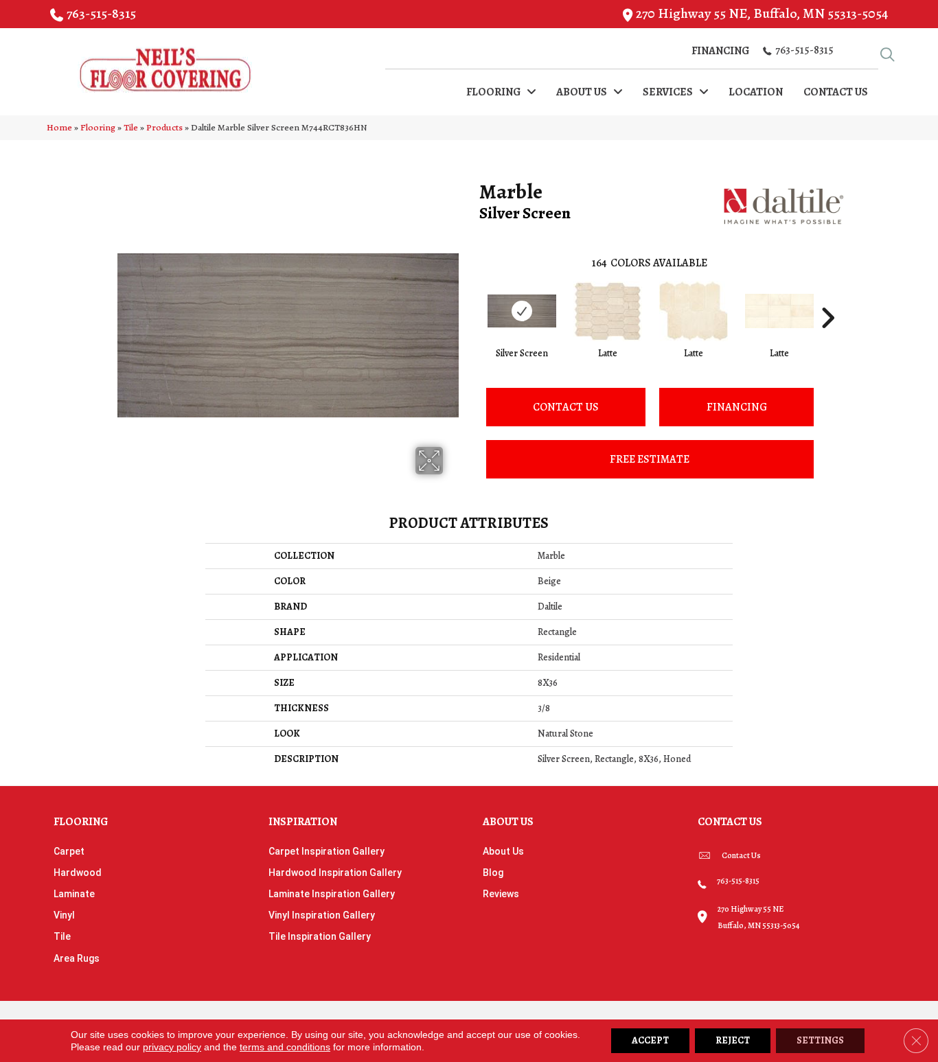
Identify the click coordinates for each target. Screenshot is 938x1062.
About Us (503, 851)
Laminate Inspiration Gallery (331, 893)
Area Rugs (77, 958)
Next (827, 297)
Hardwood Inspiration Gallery (335, 872)
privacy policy (172, 1046)
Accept (650, 1040)
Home (59, 127)
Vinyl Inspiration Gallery (321, 915)
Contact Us (566, 407)
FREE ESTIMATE (649, 459)
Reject (733, 1040)
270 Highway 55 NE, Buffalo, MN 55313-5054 (762, 13)
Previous (472, 297)
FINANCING (737, 407)
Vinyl (64, 915)
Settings (820, 1040)
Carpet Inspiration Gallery (326, 851)
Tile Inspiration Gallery (319, 936)
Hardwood (78, 872)
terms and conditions (285, 1046)
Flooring (97, 127)
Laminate (74, 893)
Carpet (69, 851)
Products (164, 127)
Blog (493, 872)
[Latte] (607, 311)
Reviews (501, 893)
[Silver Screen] (522, 311)
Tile (131, 127)
